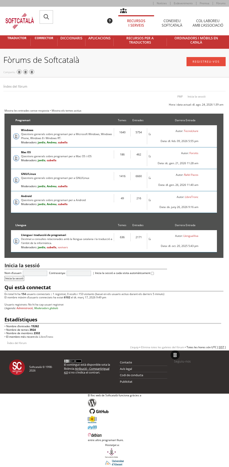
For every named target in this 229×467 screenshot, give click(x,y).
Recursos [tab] (136, 23)
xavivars (63, 247)
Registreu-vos (206, 61)
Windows (27, 130)
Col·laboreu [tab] (208, 23)
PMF (180, 96)
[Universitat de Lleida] (114, 453)
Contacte (126, 362)
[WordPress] (114, 403)
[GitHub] (114, 411)
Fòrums (221, 3)
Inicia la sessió (197, 96)
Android (26, 196)
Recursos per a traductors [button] (140, 40)
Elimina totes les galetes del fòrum (162, 347)
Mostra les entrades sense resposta (26, 111)
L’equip (134, 347)
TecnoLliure (191, 131)
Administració (25, 308)
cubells (63, 142)
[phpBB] (114, 427)
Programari (22, 120)
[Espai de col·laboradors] (126, 11)
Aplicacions (99, 38)
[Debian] (114, 434)
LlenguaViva (190, 236)
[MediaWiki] (114, 419)
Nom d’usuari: (13, 273)
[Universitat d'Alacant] (114, 462)
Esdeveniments (183, 3)
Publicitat (126, 382)
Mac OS (26, 152)
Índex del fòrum (15, 86)
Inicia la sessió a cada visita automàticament (123, 273)
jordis (41, 142)
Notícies (162, 3)
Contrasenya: (57, 273)
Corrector (44, 38)
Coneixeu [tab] (172, 23)
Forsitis (193, 153)
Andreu (52, 142)
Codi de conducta (131, 375)
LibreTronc (191, 197)
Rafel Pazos (191, 175)
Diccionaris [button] (71, 38)
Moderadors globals (46, 308)
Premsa (204, 3)
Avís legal (126, 369)
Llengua (20, 225)
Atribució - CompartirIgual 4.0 (86, 370)
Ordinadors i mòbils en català (196, 40)
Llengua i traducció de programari (43, 235)
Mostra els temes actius (66, 111)
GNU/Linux (28, 174)
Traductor (16, 38)
